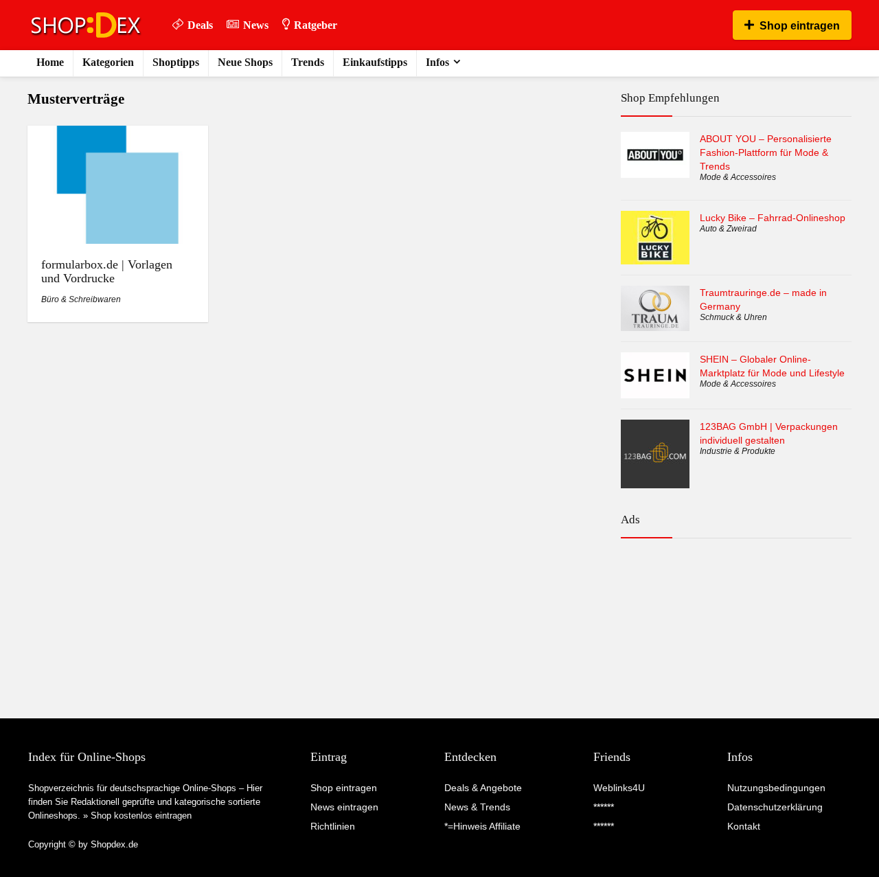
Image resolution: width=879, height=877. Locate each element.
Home (50, 62)
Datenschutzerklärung (775, 806)
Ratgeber (315, 25)
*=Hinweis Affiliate (482, 826)
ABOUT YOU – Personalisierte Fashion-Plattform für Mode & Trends (766, 152)
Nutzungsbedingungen (776, 787)
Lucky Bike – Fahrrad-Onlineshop (772, 217)
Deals (200, 25)
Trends (307, 62)
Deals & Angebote (483, 787)
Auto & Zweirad (728, 229)
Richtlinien (332, 826)
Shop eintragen (800, 26)
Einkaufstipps (375, 62)
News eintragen (344, 806)
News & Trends (477, 806)
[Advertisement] (736, 609)
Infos (437, 62)
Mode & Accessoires (738, 177)
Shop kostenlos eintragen (141, 815)
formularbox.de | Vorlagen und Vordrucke (106, 271)
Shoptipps (175, 62)
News (256, 25)
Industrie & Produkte (737, 451)
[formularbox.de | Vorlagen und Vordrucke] (117, 135)
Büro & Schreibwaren (81, 299)
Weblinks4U (619, 787)
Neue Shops (245, 62)
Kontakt (743, 826)
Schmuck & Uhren (733, 317)
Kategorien (108, 62)
